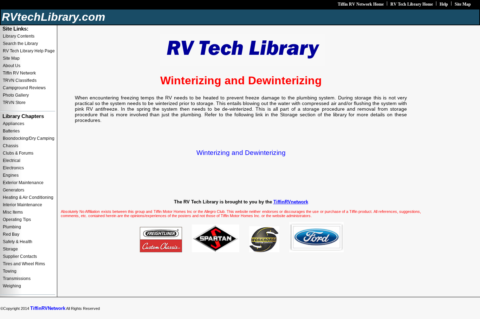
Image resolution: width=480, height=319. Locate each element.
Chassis (10, 145)
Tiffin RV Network (19, 73)
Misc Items (13, 212)
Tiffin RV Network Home (361, 4)
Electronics (13, 167)
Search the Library (20, 43)
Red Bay (11, 234)
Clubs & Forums (18, 153)
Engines (11, 175)
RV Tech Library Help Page (29, 50)
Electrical (11, 160)
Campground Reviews (24, 87)
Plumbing (12, 226)
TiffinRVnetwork (290, 201)
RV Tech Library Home (411, 4)
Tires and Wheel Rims (24, 263)
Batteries (11, 131)
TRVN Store (14, 102)
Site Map (463, 4)
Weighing (12, 286)
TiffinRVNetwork (47, 308)
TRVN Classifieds (20, 80)
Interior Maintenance (22, 204)
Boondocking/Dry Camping (28, 138)
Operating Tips (17, 219)
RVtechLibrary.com (53, 17)
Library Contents (18, 36)
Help (444, 4)
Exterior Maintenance (23, 182)
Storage (10, 249)
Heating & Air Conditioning (28, 197)
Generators (13, 190)
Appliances (13, 123)
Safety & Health (17, 241)
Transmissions (17, 278)
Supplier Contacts (20, 256)
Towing (10, 271)
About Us (11, 65)
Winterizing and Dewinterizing (241, 152)
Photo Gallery (16, 95)
